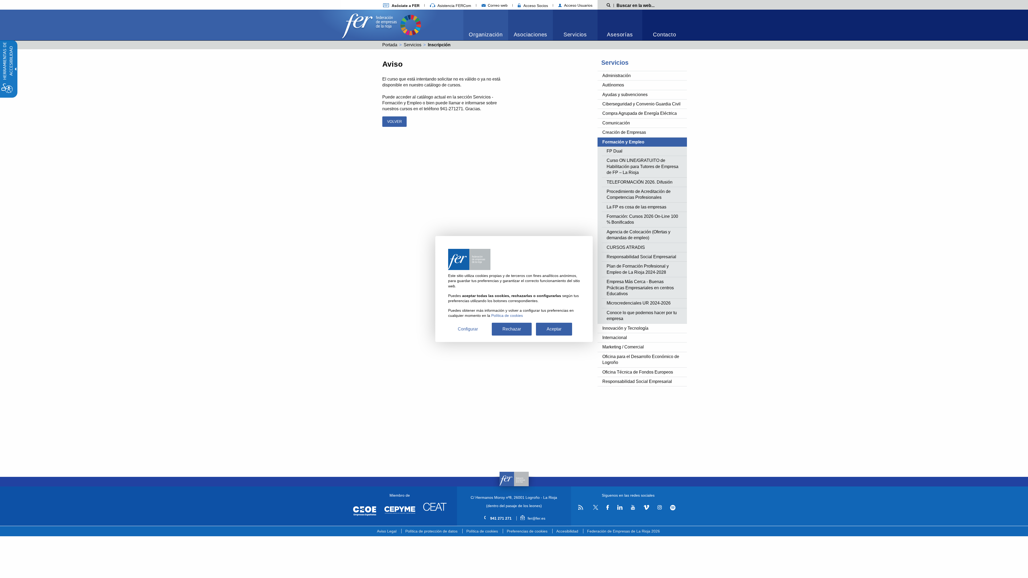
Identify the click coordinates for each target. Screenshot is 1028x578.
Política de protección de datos (431, 531)
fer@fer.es (536, 518)
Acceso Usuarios (577, 5)
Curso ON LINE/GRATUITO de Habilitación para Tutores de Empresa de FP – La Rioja (642, 166)
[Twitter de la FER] (594, 509)
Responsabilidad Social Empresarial (641, 256)
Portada (389, 45)
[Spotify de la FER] (673, 508)
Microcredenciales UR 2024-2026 (639, 303)
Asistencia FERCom (453, 5)
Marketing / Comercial (623, 347)
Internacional (614, 337)
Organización (486, 34)
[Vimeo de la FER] (646, 507)
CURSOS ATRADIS (626, 247)
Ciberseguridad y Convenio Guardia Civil (641, 104)
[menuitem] (401, 5)
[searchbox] (644, 5)
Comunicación (616, 123)
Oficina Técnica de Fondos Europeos (637, 372)
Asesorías (620, 34)
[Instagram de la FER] (659, 507)
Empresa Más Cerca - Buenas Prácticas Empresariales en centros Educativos (640, 287)
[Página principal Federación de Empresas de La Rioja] (370, 24)
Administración (616, 75)
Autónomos (613, 85)
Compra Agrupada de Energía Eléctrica (639, 113)
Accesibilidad (567, 531)
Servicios (575, 34)
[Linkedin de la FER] (620, 507)
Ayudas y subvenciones (625, 94)
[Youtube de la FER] (632, 507)
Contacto (664, 34)
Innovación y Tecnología (625, 328)
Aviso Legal (386, 531)
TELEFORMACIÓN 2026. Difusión (639, 182)
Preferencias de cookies (527, 531)
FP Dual (614, 151)
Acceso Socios (535, 5)
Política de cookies (482, 531)
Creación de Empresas (624, 132)
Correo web (497, 5)
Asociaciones (530, 34)
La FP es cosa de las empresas (636, 207)
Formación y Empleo (623, 142)
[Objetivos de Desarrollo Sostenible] (410, 24)
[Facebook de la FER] (607, 507)
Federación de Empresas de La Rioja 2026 (623, 531)
